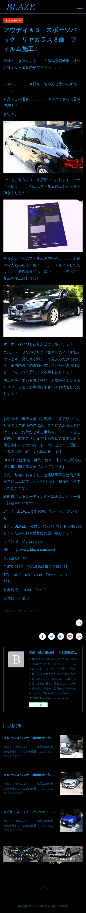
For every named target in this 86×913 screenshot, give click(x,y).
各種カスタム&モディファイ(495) (20, 610)
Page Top (43, 887)
